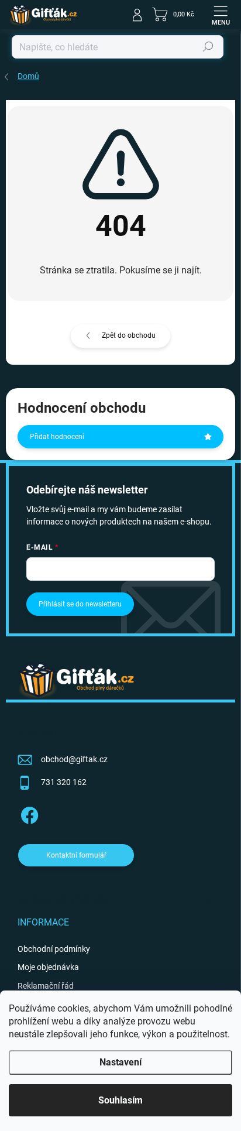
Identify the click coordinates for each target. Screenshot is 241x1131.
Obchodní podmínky (54, 949)
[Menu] (220, 14)
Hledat (208, 47)
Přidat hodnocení (57, 437)
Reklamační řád (46, 986)
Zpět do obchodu (129, 335)
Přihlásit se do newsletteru (80, 604)
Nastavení (120, 1062)
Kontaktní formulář (76, 855)
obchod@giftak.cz (74, 759)
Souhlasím (120, 1100)
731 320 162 (64, 782)
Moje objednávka (48, 967)
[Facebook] (28, 813)
